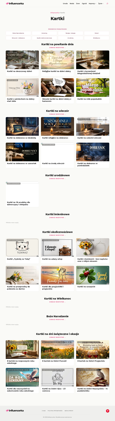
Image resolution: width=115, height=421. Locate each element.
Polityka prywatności (55, 410)
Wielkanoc (96, 38)
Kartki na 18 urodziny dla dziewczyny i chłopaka (18, 203)
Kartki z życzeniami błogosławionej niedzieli (88, 72)
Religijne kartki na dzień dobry (56, 71)
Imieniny (44, 33)
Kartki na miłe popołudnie (89, 99)
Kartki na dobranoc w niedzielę (21, 138)
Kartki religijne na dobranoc (55, 138)
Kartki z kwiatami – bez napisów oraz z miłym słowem (92, 260)
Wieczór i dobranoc (18, 38)
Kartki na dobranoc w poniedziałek (87, 164)
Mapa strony (69, 410)
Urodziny (70, 38)
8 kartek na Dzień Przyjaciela (91, 361)
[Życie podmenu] (102, 3)
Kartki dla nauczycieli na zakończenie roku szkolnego (20, 390)
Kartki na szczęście (86, 287)
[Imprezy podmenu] (95, 3)
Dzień (97, 33)
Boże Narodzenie (18, 33)
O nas (44, 410)
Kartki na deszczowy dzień (19, 71)
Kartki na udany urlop (52, 259)
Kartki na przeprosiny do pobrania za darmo (18, 288)
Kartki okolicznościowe (44, 38)
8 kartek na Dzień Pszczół (54, 361)
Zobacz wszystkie (56, 47)
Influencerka (54, 13)
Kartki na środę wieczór (53, 163)
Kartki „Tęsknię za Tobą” (18, 259)
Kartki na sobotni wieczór (89, 138)
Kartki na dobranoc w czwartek (21, 163)
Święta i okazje (70, 33)
